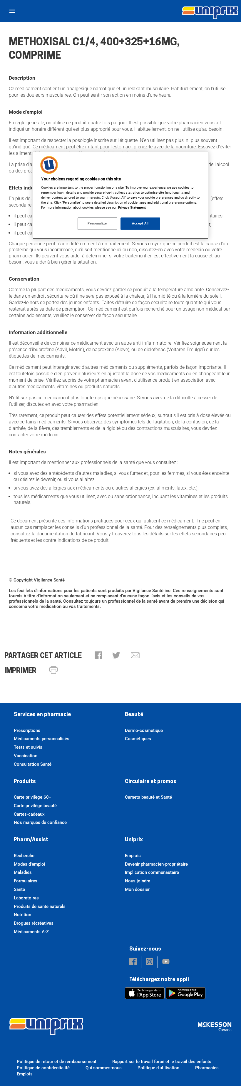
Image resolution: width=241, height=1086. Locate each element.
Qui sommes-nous (104, 1067)
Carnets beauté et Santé (148, 797)
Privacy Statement (132, 208)
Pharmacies (207, 1067)
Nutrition (22, 914)
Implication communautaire (152, 872)
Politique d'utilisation (158, 1067)
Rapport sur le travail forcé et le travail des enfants (161, 1061)
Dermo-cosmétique (144, 730)
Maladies (23, 872)
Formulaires (25, 881)
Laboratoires (26, 898)
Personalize (97, 224)
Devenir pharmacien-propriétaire (156, 864)
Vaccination (25, 755)
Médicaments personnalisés (41, 738)
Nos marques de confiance (40, 822)
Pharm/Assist (31, 840)
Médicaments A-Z (31, 931)
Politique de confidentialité (43, 1067)
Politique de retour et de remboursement (56, 1061)
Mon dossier (137, 889)
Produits (25, 782)
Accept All (140, 224)
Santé (19, 889)
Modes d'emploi (29, 864)
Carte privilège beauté (35, 805)
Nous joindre (137, 881)
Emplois (133, 855)
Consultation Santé (32, 764)
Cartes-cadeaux (29, 814)
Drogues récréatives (33, 923)
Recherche (24, 855)
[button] (98, 655)
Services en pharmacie (42, 715)
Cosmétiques (138, 738)
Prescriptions (27, 730)
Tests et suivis (28, 747)
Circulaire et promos (150, 782)
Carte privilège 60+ (32, 797)
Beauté (134, 715)
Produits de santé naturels (40, 906)
